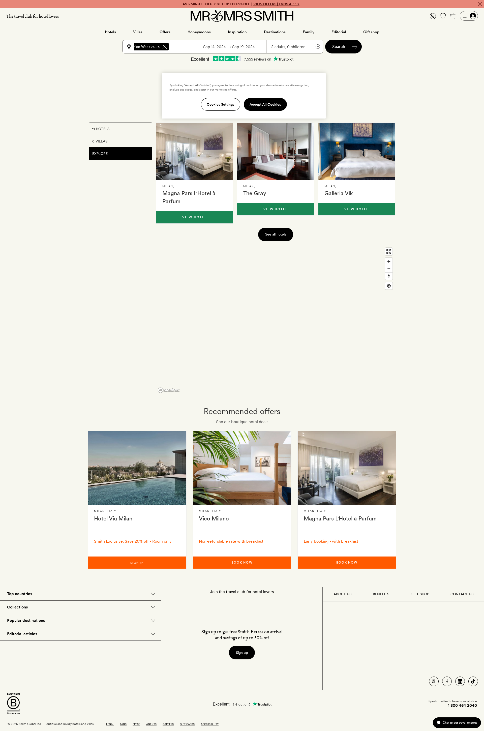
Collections (17, 607)
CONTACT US (461, 594)
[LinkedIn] (460, 681)
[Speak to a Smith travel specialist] (433, 16)
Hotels (110, 32)
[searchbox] (186, 46)
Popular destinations (26, 620)
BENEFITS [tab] (381, 594)
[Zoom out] (388, 268)
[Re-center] (388, 285)
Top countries (19, 593)
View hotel (194, 217)
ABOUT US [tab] (342, 594)
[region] (275, 320)
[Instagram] (434, 681)
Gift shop (371, 32)
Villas (137, 32)
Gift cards (187, 723)
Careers (168, 723)
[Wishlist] (443, 16)
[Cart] (453, 16)
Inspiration (237, 32)
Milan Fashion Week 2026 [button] (139, 47)
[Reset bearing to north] (388, 276)
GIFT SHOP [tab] (420, 594)
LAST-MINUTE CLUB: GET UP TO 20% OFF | (239, 4)
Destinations (275, 32)
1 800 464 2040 (462, 705)
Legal (110, 723)
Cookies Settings (220, 104)
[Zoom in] (388, 261)
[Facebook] (447, 681)
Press (136, 723)
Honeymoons (199, 32)
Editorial (338, 32)
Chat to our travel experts (460, 722)
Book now (242, 562)
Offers (165, 32)
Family (308, 32)
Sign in (137, 562)
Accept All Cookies (265, 104)
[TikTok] (473, 681)
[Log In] (469, 16)
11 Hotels (100, 129)
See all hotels (275, 234)
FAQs (123, 723)
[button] (433, 16)
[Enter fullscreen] (388, 251)
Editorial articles (22, 633)
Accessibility (210, 723)
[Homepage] (242, 16)
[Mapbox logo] (169, 390)
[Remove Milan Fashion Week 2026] (165, 47)
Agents (151, 723)
